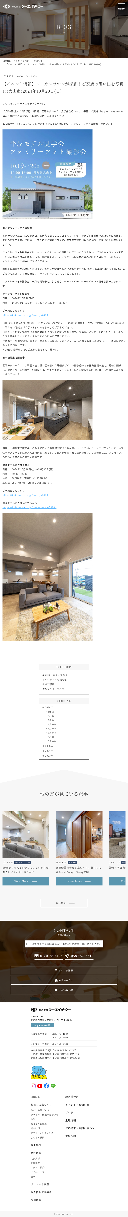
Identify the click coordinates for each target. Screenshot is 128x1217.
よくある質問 (38, 1137)
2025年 (49, 746)
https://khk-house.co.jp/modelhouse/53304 (29, 507)
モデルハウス (37, 1172)
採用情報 (36, 1200)
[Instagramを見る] (33, 1085)
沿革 (33, 1176)
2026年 (49, 707)
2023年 (49, 755)
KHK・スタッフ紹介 (56, 675)
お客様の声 (72, 1096)
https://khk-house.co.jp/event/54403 (25, 315)
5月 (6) (52, 728)
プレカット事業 (40, 1184)
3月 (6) (52, 720)
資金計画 (35, 1128)
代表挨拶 (35, 1158)
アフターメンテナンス (42, 1133)
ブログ (69, 1112)
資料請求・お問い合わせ (80, 1128)
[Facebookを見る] (46, 1085)
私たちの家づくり (41, 1104)
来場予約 (70, 1136)
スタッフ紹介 (38, 1167)
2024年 (49, 750)
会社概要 (35, 1163)
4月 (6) (52, 724)
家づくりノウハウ (54, 688)
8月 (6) (52, 741)
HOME (35, 1096)
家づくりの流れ (39, 1123)
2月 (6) (52, 716)
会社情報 (36, 1153)
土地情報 (70, 1120)
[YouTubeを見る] (39, 1085)
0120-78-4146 (60, 1033)
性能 (33, 1119)
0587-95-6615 (60, 1037)
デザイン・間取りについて (45, 1114)
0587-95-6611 (60, 1043)
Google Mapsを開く (42, 1025)
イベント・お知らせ (55, 679)
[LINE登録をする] (53, 1085)
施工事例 (49, 684)
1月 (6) (52, 711)
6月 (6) (52, 732)
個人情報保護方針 (41, 1192)
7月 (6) (52, 736)
